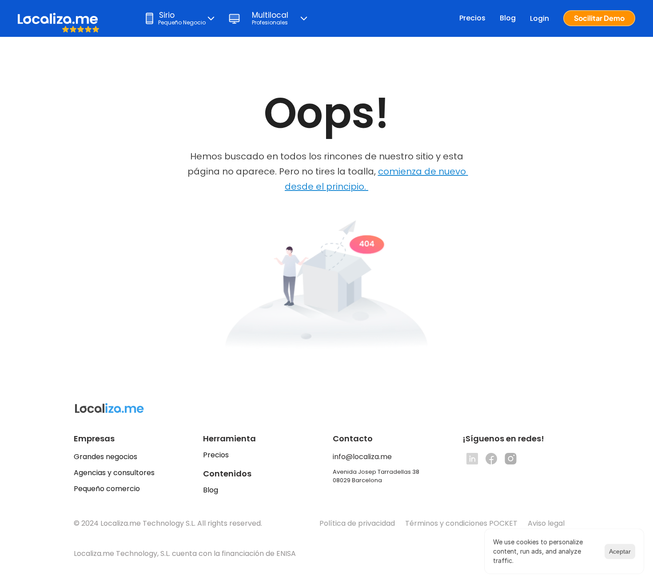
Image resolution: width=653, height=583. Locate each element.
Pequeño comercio (107, 489)
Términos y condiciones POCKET (461, 523)
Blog (508, 18)
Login (539, 18)
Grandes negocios (105, 457)
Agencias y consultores (114, 473)
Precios (472, 18)
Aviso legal (547, 523)
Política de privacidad (357, 523)
